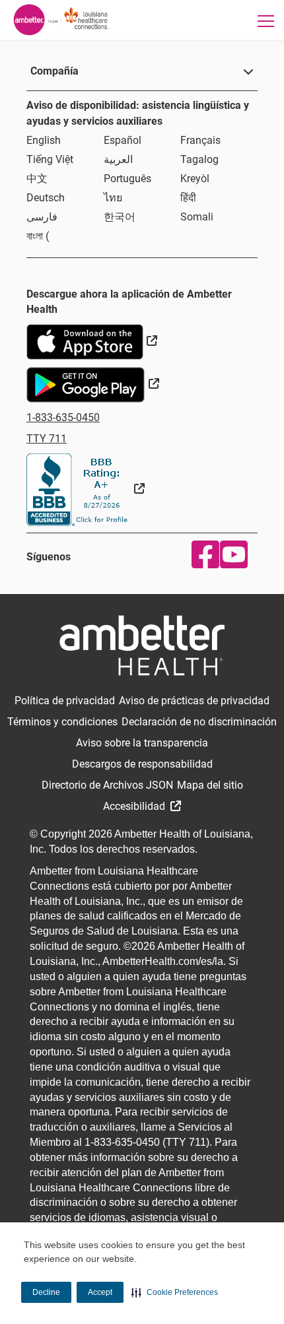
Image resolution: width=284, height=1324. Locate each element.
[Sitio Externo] (85, 488)
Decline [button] (46, 1292)
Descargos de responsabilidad (142, 764)
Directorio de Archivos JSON (107, 785)
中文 (37, 178)
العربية (118, 159)
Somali (196, 217)
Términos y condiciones (62, 721)
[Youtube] (231, 554)
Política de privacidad (65, 700)
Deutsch (45, 197)
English (43, 140)
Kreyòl (194, 178)
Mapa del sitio (210, 785)
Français (200, 140)
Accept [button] (100, 1292)
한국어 (119, 217)
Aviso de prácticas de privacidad (194, 700)
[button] (175, 1292)
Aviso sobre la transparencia (142, 743)
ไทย (113, 197)
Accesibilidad (135, 806)
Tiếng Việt (49, 159)
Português (127, 178)
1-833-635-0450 (63, 417)
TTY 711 (46, 438)
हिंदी (188, 197)
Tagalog (199, 159)
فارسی (41, 217)
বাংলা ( (37, 236)
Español (122, 140)
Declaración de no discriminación (199, 721)
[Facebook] (202, 554)
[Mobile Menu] (266, 21)
